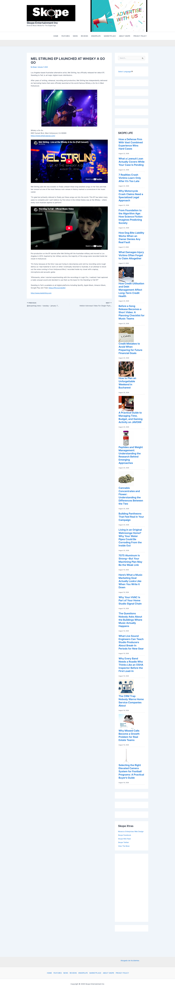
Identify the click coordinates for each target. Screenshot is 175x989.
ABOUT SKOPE (108, 973)
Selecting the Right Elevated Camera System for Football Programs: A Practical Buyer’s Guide (131, 772)
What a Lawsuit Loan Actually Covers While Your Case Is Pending (132, 162)
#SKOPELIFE (83, 973)
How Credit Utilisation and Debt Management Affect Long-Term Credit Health (131, 290)
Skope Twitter (123, 843)
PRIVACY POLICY (122, 973)
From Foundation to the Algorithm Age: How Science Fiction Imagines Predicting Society (131, 217)
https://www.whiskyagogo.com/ (43, 136)
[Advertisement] (133, 887)
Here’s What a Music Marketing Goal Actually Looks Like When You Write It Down (130, 581)
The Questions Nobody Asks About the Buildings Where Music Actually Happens (130, 620)
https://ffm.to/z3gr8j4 (57, 288)
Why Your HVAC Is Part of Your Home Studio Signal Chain (130, 601)
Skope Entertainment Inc (42, 23)
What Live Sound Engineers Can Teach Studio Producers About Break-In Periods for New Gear (131, 643)
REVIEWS (73, 973)
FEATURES (57, 973)
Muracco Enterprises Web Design (131, 832)
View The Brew (124, 847)
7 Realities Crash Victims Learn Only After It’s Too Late (130, 178)
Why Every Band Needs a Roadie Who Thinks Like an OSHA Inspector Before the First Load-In (131, 665)
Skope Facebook (124, 836)
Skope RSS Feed (124, 839)
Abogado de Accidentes (130, 960)
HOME (49, 973)
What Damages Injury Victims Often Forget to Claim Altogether (131, 255)
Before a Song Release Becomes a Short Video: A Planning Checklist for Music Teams (132, 313)
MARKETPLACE (95, 973)
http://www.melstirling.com (41, 294)
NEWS (65, 973)
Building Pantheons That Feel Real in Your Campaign (131, 517)
